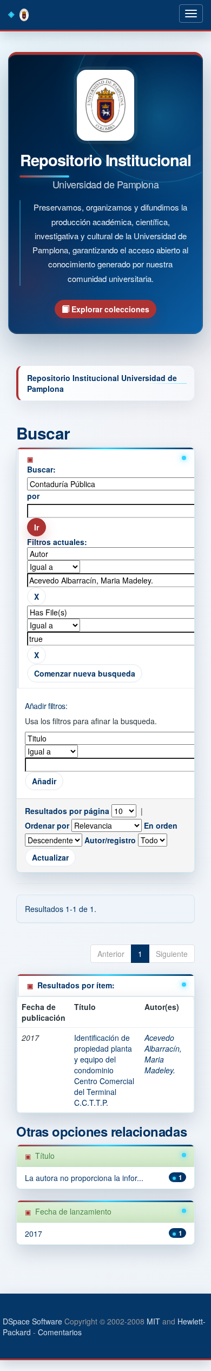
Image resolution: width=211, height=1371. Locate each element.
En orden (160, 825)
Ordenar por (47, 825)
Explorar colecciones (109, 309)
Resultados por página (67, 810)
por (33, 495)
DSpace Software (32, 1321)
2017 (33, 1233)
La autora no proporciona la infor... (84, 1177)
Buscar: (41, 469)
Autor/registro (110, 840)
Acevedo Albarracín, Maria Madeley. (163, 1053)
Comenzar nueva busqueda (84, 673)
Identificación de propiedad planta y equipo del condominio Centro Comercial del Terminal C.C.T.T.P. (104, 1070)
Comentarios (60, 1332)
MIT (153, 1321)
